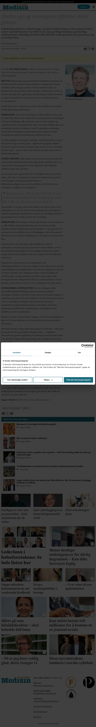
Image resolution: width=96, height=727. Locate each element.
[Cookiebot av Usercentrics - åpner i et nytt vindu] (83, 346)
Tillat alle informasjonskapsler (78, 380)
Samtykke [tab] (17, 353)
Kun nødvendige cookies (17, 380)
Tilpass (47, 380)
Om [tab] (79, 353)
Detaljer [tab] (48, 353)
